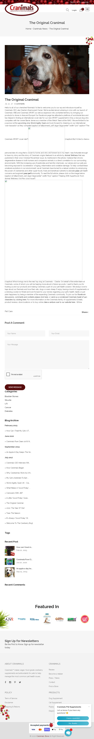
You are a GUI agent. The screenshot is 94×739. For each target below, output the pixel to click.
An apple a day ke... (24, 569)
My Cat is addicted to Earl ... (17, 478)
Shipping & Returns (12, 707)
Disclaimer (9, 703)
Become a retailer (56, 674)
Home (28, 29)
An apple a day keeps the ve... (19, 452)
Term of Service (11, 698)
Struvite (8, 400)
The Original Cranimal (15, 503)
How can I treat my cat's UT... (18, 431)
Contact (52, 682)
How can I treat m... (24, 547)
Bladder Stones (11, 396)
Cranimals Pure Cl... (24, 559)
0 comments (19, 104)
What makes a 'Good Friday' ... (18, 488)
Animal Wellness (71, 155)
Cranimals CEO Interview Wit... (18, 463)
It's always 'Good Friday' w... (17, 518)
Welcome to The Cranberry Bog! (19, 523)
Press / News (54, 678)
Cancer (8, 407)
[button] (68, 732)
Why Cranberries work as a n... (18, 473)
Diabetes (8, 411)
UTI (6, 404)
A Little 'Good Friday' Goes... (17, 498)
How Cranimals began (15, 468)
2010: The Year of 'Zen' (15, 508)
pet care (8, 311)
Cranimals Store (42, 736)
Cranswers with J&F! (14, 493)
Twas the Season (13, 513)
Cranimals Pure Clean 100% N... (18, 441)
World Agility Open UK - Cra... (18, 483)
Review (51, 670)
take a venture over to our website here (59, 302)
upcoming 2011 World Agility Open (32, 123)
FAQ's (7, 711)
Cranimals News (40, 29)
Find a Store (53, 686)
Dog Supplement (55, 698)
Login (74, 10)
